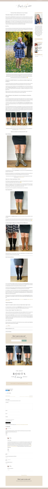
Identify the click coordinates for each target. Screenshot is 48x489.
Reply (6, 435)
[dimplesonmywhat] (24, 6)
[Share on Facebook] (7, 393)
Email (6, 413)
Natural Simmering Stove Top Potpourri (10, 396)
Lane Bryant (22, 177)
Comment (7, 402)
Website (7, 416)
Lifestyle (24, 0)
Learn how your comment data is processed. (22, 424)
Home (14, 0)
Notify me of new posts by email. (9, 420)
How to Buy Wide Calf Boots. (22, 129)
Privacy (26, 475)
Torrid (19, 177)
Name (7, 410)
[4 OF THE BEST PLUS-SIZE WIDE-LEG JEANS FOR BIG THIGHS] (36, 48)
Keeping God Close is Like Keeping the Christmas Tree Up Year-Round (26, 396)
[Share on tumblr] (10, 393)
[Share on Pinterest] (9, 393)
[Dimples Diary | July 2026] (36, 51)
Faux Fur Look (21, 299)
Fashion (20, 0)
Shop (28, 0)
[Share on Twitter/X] (8, 393)
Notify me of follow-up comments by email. (10, 419)
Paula (10, 437)
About (17, 0)
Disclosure (22, 475)
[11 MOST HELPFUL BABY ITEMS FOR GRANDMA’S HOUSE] (36, 44)
